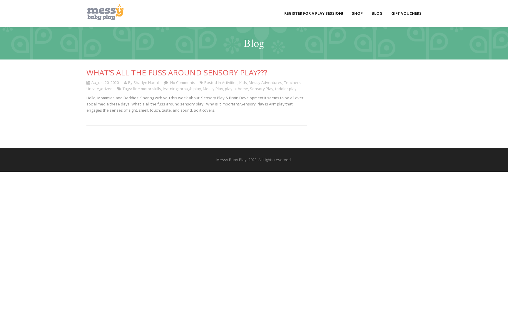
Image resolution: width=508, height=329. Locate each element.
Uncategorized (99, 88)
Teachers (292, 82)
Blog (377, 13)
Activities (230, 82)
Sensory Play (261, 88)
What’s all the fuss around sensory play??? (176, 72)
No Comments (182, 82)
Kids (243, 82)
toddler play (286, 88)
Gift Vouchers (406, 13)
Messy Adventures (265, 82)
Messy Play (213, 88)
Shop (357, 13)
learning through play (182, 88)
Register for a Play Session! (313, 13)
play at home (236, 88)
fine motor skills (147, 88)
